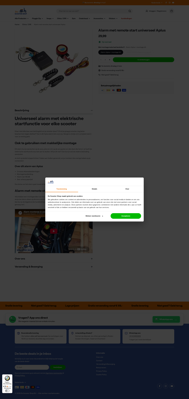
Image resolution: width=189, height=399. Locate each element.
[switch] (7, 390)
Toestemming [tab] (61, 189)
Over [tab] (127, 189)
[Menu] (11, 375)
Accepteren (125, 216)
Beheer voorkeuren (93, 216)
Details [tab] (94, 189)
